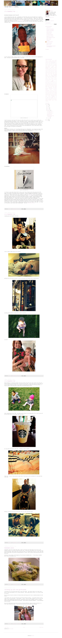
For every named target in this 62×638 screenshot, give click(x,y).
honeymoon (47, 79)
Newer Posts (6, 627)
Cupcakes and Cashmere (50, 30)
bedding (47, 64)
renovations (55, 89)
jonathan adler (49, 82)
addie (50, 61)
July (48, 105)
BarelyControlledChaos (50, 29)
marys (52, 84)
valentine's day (51, 99)
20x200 (46, 60)
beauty (56, 63)
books (46, 65)
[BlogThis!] (22, 208)
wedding (47, 100)
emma (56, 74)
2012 (47, 120)
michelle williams (54, 85)
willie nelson (54, 100)
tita (47, 97)
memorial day (55, 84)
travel (52, 97)
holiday (52, 78)
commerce (53, 70)
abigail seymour (51, 60)
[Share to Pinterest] (25, 208)
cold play (52, 69)
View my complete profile (50, 17)
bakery (49, 63)
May (47, 106)
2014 (47, 104)
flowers (50, 76)
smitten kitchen (49, 43)
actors (56, 60)
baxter (52, 63)
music (49, 86)
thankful (53, 96)
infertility (55, 79)
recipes (51, 89)
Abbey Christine (20, 20)
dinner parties (55, 72)
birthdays (55, 64)
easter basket (52, 74)
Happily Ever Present (50, 36)
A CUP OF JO (48, 27)
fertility (47, 76)
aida (52, 61)
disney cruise (48, 73)
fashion (55, 75)
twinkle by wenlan (48, 98)
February (48, 110)
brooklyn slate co (50, 65)
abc (48, 60)
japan (50, 81)
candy (56, 65)
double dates (52, 73)
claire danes (54, 68)
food (53, 76)
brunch (54, 65)
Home (24, 627)
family (47, 75)
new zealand (55, 86)
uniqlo (52, 98)
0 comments (18, 542)
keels (56, 82)
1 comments (18, 623)
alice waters (55, 61)
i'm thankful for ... (11, 11)
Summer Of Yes (49, 44)
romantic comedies (52, 91)
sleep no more (51, 93)
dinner (51, 72)
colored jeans (50, 70)
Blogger (33, 635)
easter (49, 74)
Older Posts (41, 627)
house (51, 79)
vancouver (55, 99)
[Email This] (21, 208)
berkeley (49, 64)
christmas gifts (48, 68)
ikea (52, 79)
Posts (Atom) (11, 628)
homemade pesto (9, 548)
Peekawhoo (48, 40)
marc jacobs (47, 84)
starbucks (49, 94)
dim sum (49, 72)
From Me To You (49, 33)
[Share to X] (23, 208)
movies (47, 86)
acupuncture (47, 61)
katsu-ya (53, 82)
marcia (50, 84)
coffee (49, 69)
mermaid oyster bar (48, 85)
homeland (55, 78)
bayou (53, 63)
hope (49, 79)
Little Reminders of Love (51, 37)
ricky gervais (47, 91)
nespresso (51, 86)
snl (54, 93)
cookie (56, 70)
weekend (50, 100)
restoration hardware (53, 90)
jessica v (10, 542)
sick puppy (47, 93)
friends (55, 76)
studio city (52, 95)
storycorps (49, 95)
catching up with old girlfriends (15, 589)
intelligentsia (48, 80)
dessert (47, 72)
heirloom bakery (48, 78)
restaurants (47, 90)
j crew (52, 80)
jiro (54, 81)
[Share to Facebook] (24, 208)
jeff (52, 81)
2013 (47, 119)
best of (52, 64)
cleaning (47, 69)
